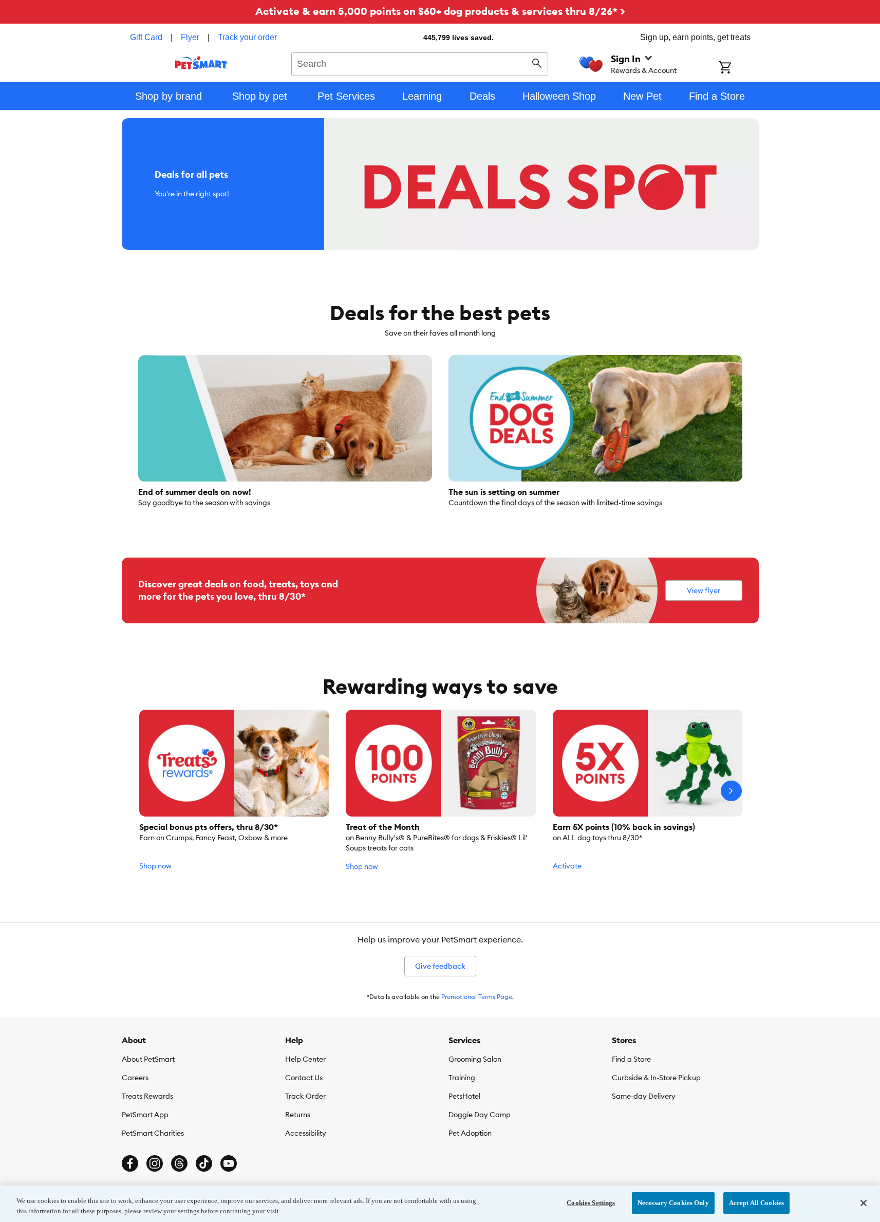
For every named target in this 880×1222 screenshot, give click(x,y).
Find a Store (631, 1059)
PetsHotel (464, 1096)
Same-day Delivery (644, 1096)
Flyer (190, 37)
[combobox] (420, 62)
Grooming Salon (474, 1059)
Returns (297, 1114)
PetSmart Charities (153, 1133)
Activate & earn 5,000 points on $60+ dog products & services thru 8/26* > (440, 11)
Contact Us (304, 1077)
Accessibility (305, 1133)
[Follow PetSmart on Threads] (179, 1163)
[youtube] (228, 1163)
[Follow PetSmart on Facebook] (130, 1163)
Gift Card (146, 37)
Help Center (305, 1059)
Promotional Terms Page (476, 997)
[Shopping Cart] (738, 68)
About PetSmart (148, 1059)
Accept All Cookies (756, 1203)
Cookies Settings (591, 1203)
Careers (135, 1077)
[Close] (863, 1203)
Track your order (247, 37)
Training (461, 1077)
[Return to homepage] (201, 62)
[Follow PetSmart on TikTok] (204, 1163)
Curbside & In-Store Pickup (656, 1077)
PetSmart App (145, 1114)
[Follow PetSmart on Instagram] (154, 1163)
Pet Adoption (470, 1133)
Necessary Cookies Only (673, 1203)
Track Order (305, 1096)
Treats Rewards (147, 1096)
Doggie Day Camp (479, 1114)
